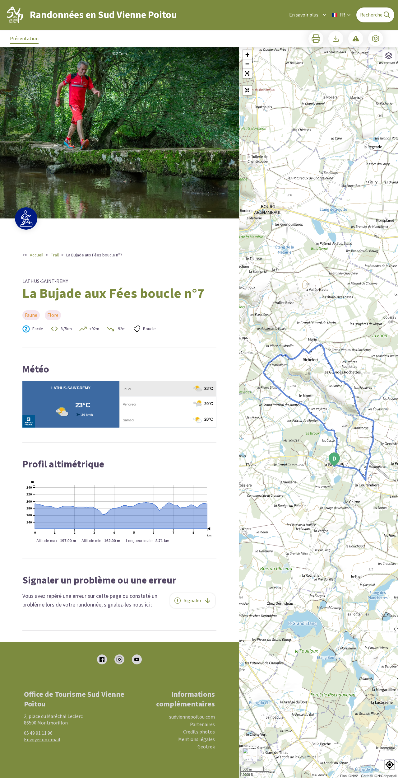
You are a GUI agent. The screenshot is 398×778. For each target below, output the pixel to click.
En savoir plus (303, 15)
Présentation (24, 38)
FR (342, 15)
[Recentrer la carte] (247, 90)
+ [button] (247, 55)
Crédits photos (199, 732)
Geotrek (206, 746)
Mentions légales (196, 739)
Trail (55, 255)
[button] (247, 73)
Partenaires (202, 724)
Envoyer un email (42, 739)
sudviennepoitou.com (192, 717)
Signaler (192, 600)
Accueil (36, 255)
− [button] (247, 64)
